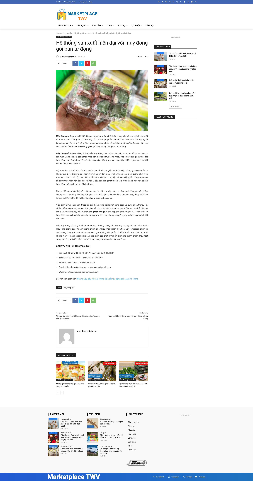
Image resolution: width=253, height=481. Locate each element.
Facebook (160, 477)
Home (58, 33)
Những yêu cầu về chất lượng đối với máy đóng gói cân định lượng (107, 279)
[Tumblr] (184, 1)
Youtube (202, 477)
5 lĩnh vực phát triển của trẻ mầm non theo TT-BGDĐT (111, 436)
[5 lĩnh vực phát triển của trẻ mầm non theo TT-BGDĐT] (92, 437)
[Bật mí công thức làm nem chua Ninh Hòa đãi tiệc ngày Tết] (133, 371)
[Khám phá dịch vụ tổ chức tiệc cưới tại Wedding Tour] (160, 83)
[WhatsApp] (93, 63)
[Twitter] (188, 1)
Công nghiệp (67, 33)
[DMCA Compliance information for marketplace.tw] (136, 465)
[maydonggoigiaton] (58, 56)
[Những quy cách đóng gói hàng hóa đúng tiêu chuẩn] (70, 371)
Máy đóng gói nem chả (82, 33)
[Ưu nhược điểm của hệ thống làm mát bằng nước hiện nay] (92, 450)
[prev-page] (57, 392)
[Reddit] (177, 1)
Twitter (188, 477)
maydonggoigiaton (69, 56)
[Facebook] (162, 1)
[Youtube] (195, 1)
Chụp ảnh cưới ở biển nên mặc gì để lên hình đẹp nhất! (71, 424)
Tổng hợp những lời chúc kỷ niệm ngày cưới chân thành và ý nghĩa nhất (183, 68)
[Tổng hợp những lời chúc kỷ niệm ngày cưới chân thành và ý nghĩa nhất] (160, 69)
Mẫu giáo (103, 432)
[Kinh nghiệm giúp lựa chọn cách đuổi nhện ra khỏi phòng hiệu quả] (160, 96)
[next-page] (62, 392)
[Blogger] (158, 1)
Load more (175, 106)
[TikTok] (180, 1)
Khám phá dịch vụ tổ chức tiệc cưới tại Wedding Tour (72, 450)
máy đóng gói (69, 288)
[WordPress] (191, 1)
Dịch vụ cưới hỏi (66, 419)
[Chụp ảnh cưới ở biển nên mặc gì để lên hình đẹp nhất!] (160, 56)
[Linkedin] (169, 1)
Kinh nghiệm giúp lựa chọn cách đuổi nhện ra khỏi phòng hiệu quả (182, 95)
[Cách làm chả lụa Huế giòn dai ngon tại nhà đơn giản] (102, 371)
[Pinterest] (173, 1)
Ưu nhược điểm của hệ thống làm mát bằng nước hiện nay (111, 451)
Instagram (175, 477)
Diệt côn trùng (105, 419)
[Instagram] (166, 1)
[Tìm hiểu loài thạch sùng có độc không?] (92, 423)
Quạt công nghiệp (106, 446)
